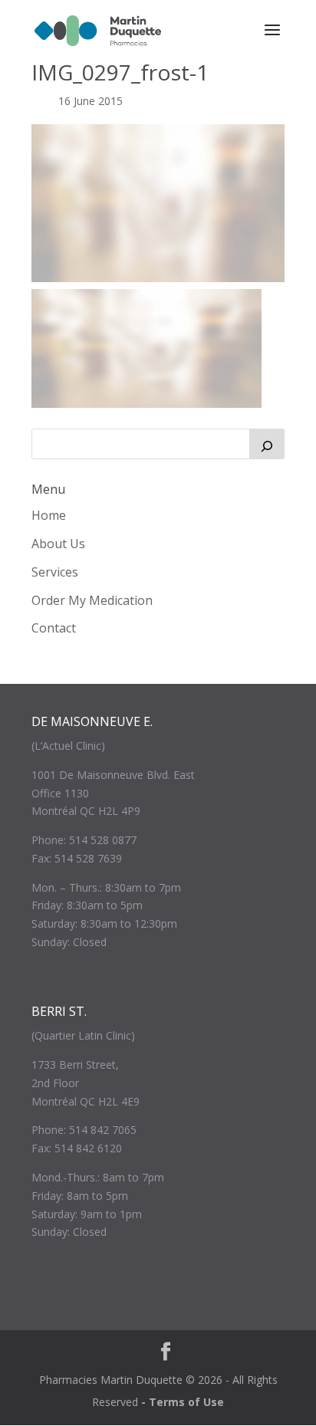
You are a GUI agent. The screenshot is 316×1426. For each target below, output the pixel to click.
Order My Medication (92, 600)
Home (48, 515)
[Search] (267, 444)
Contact (53, 627)
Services (54, 572)
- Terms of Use (182, 1402)
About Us (58, 543)
